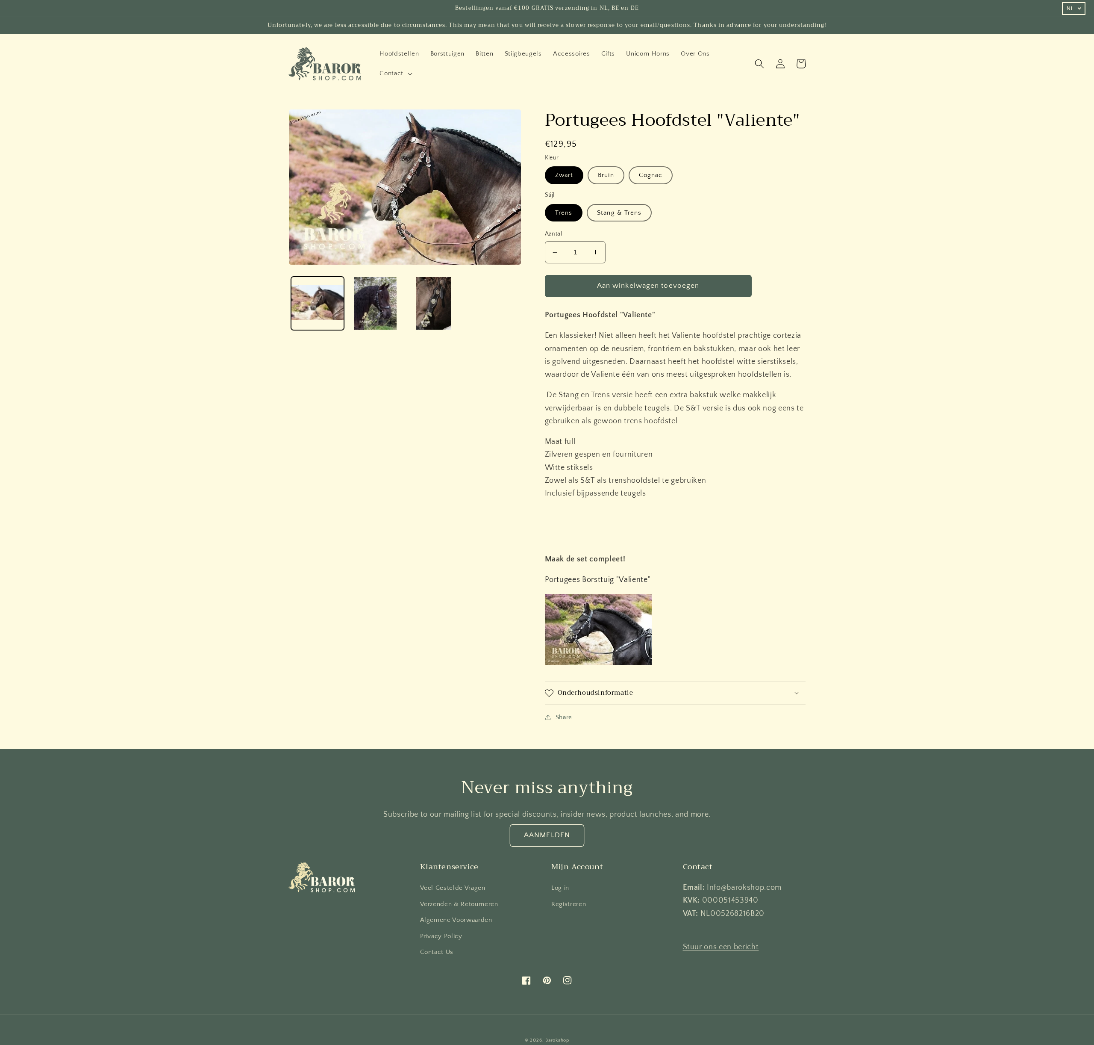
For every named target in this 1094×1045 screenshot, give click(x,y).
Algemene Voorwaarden (456, 920)
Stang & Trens (619, 212)
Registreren (568, 904)
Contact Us (437, 952)
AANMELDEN (547, 835)
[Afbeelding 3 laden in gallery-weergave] (433, 303)
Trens (564, 212)
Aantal (553, 233)
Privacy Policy (441, 936)
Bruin (606, 175)
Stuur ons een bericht (721, 947)
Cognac (651, 175)
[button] (395, 73)
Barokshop (557, 1040)
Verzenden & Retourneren (459, 904)
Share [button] (564, 717)
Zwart (564, 175)
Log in (560, 887)
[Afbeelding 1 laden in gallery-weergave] (317, 303)
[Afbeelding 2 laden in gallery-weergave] (375, 303)
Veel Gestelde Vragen (452, 887)
